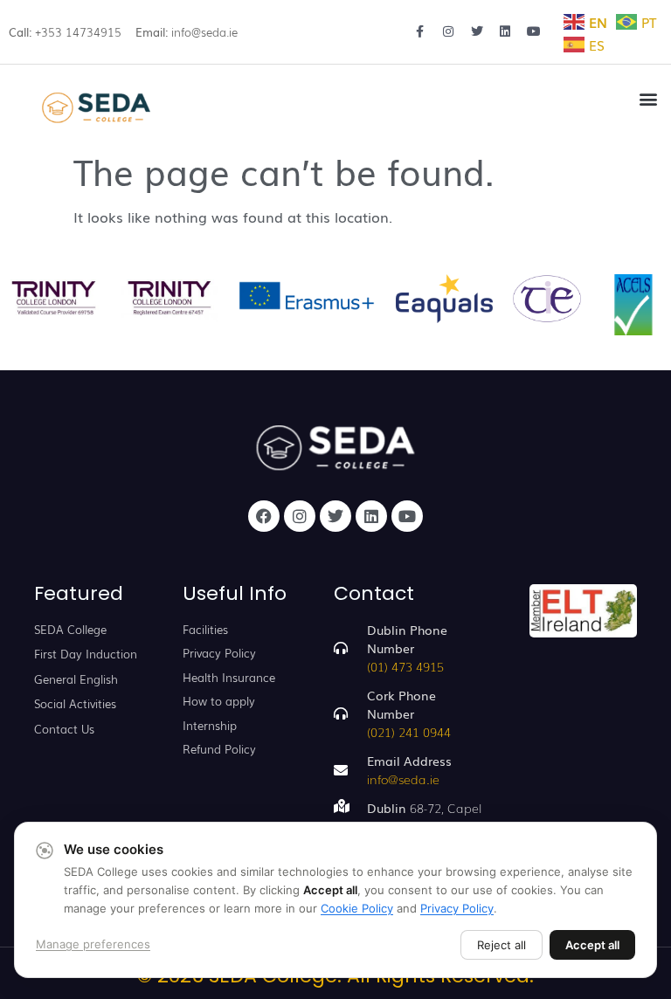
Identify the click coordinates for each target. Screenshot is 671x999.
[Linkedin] (371, 516)
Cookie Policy (357, 908)
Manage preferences (93, 944)
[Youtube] (407, 516)
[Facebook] (264, 516)
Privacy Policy (457, 908)
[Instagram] (299, 516)
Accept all (592, 945)
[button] (647, 98)
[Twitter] (335, 516)
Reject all (501, 945)
